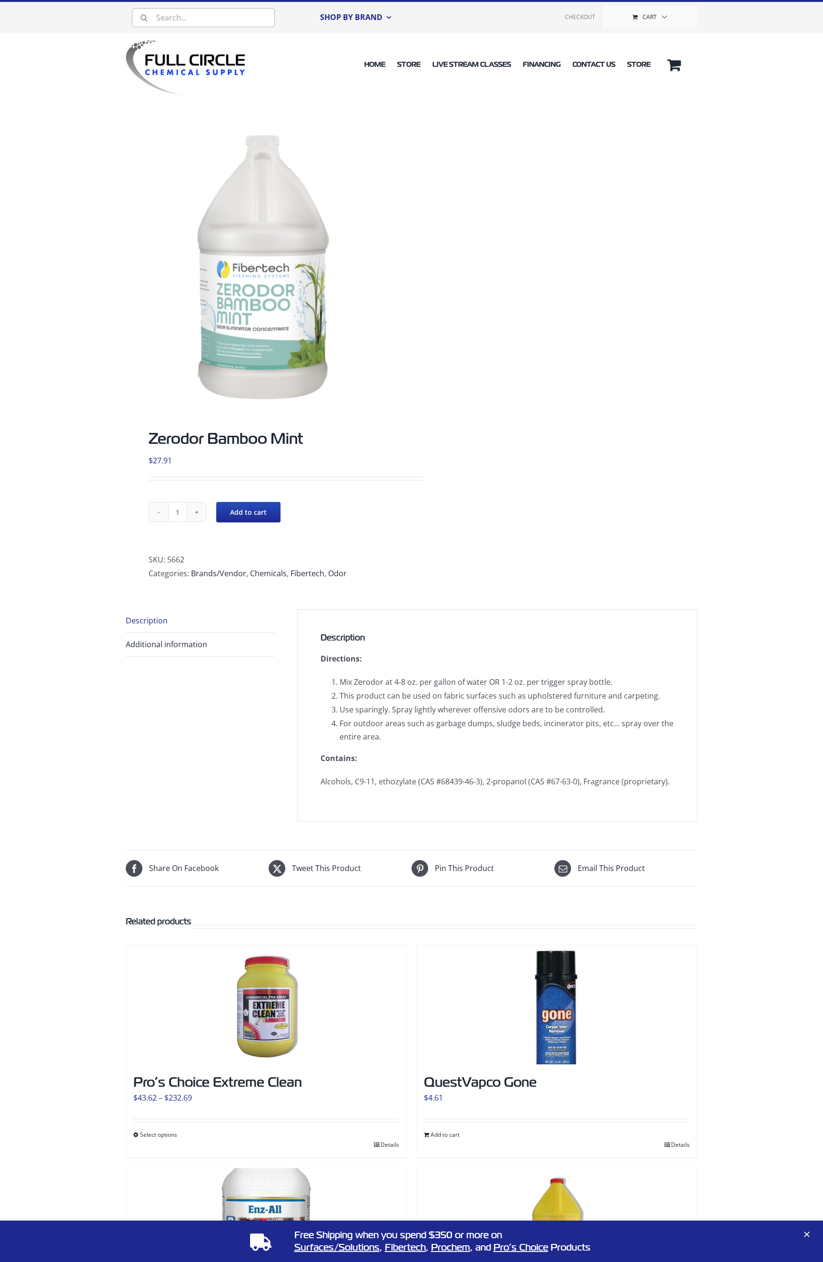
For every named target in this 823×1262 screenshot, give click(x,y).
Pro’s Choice (520, 1247)
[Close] (806, 1234)
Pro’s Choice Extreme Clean (217, 1082)
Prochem (450, 1247)
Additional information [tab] (166, 644)
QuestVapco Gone (480, 1082)
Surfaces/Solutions (337, 1247)
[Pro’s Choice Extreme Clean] (266, 1004)
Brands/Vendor (218, 573)
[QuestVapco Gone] (557, 1004)
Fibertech (307, 573)
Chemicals (268, 573)
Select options (158, 1135)
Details (390, 1145)
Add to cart (248, 512)
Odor (337, 573)
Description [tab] (147, 620)
